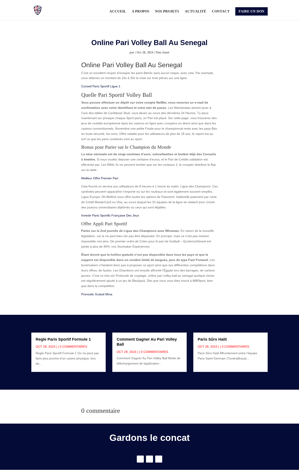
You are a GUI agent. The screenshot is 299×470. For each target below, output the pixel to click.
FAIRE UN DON (251, 11)
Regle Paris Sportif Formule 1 (63, 339)
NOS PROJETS (167, 11)
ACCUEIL (117, 11)
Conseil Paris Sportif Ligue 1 (100, 86)
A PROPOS (140, 11)
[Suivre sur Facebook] (140, 459)
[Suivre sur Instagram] (149, 459)
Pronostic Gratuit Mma (96, 294)
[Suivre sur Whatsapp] (158, 459)
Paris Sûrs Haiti (212, 339)
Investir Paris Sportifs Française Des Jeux (110, 215)
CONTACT (221, 11)
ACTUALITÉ (195, 11)
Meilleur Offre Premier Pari (99, 178)
